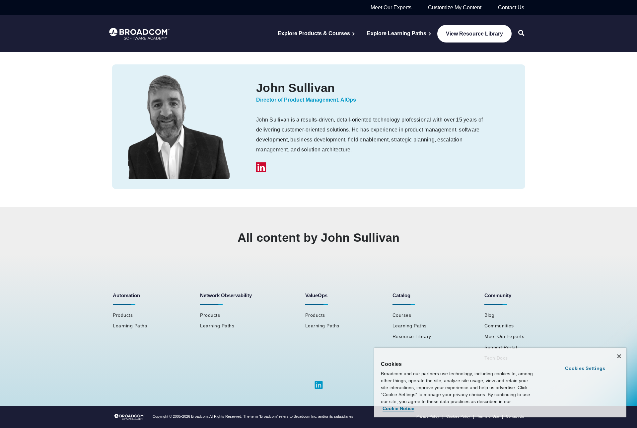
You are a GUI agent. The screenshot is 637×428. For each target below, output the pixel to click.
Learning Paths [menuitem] (130, 325)
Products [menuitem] (123, 315)
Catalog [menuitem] (401, 295)
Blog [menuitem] (489, 315)
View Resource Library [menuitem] (474, 34)
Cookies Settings (585, 368)
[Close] (619, 356)
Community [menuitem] (497, 295)
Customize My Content (454, 7)
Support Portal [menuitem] (500, 347)
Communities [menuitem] (499, 325)
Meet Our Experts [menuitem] (504, 336)
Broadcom (199, 416)
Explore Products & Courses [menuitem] (314, 33)
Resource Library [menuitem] (411, 336)
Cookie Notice (398, 408)
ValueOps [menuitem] (316, 295)
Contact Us (511, 7)
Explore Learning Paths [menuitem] (396, 33)
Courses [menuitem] (401, 315)
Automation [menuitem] (126, 295)
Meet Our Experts (391, 7)
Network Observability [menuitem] (226, 295)
